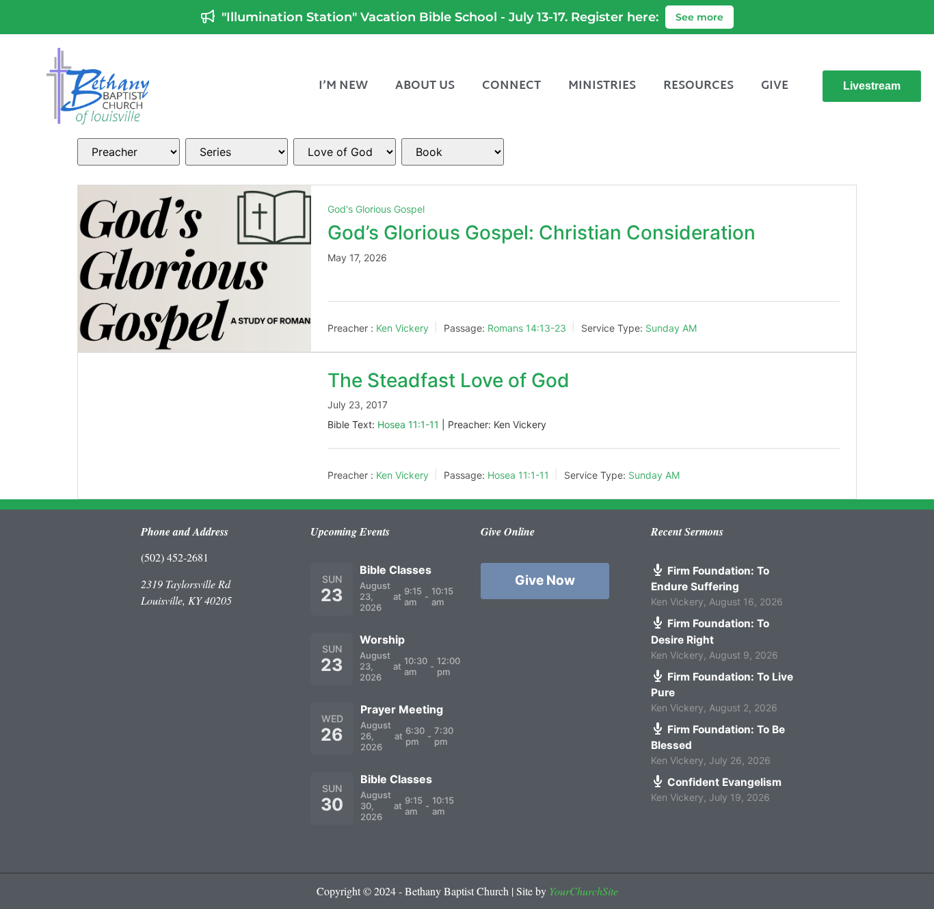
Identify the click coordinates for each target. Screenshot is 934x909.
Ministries (602, 85)
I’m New (343, 85)
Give (774, 85)
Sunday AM (671, 328)
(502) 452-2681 (175, 557)
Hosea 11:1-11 (408, 424)
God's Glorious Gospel (376, 209)
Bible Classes (395, 570)
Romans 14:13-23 (527, 328)
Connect (511, 85)
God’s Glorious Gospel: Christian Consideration (542, 232)
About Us (425, 85)
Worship (382, 639)
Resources (698, 85)
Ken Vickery (402, 328)
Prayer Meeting (401, 709)
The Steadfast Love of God (449, 380)
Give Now (545, 580)
